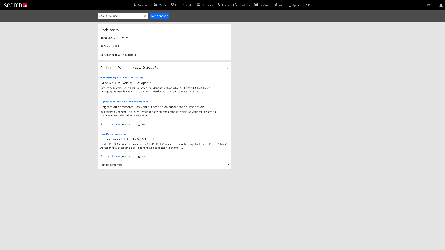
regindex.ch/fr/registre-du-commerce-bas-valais (124, 101)
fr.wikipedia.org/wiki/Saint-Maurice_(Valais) (122, 77)
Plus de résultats (111, 165)
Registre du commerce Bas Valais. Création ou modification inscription (152, 107)
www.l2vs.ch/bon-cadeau (113, 133)
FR (428, 5)
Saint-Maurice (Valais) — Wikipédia (125, 83)
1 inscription (111, 124)
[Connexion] (441, 5)
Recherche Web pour (129, 67)
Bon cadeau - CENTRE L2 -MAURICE (127, 139)
